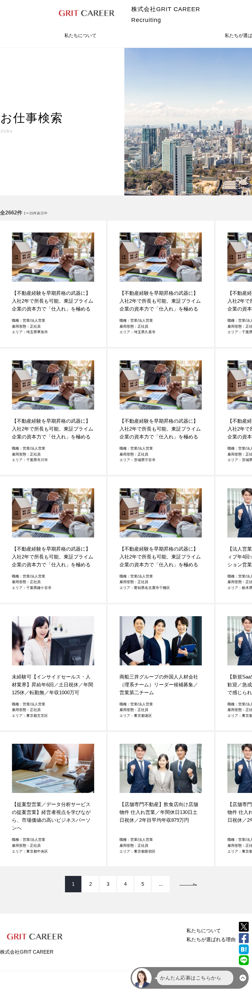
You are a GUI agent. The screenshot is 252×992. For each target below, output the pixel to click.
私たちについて (80, 35)
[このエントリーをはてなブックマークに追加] (244, 949)
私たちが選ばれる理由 (211, 939)
